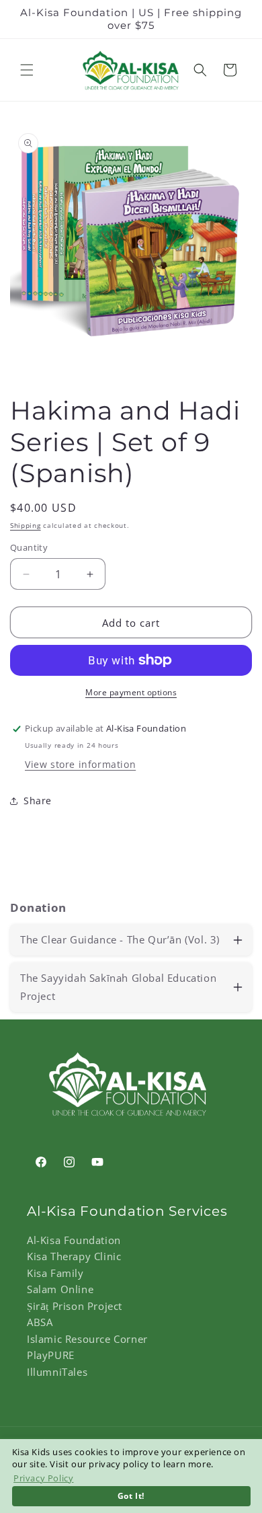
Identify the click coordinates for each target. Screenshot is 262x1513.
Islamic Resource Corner (87, 1339)
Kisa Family (55, 1273)
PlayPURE (51, 1355)
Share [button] (38, 800)
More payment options (131, 692)
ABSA (39, 1322)
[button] (27, 70)
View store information (80, 764)
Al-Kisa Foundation (74, 1240)
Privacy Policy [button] (43, 1478)
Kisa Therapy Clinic (74, 1256)
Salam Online (60, 1289)
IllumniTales (57, 1372)
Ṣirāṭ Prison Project (74, 1306)
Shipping (25, 525)
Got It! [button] (131, 1495)
